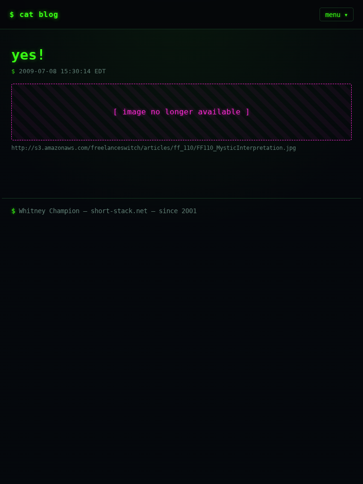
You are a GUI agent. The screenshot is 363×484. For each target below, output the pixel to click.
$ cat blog (33, 14)
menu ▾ (336, 14)
